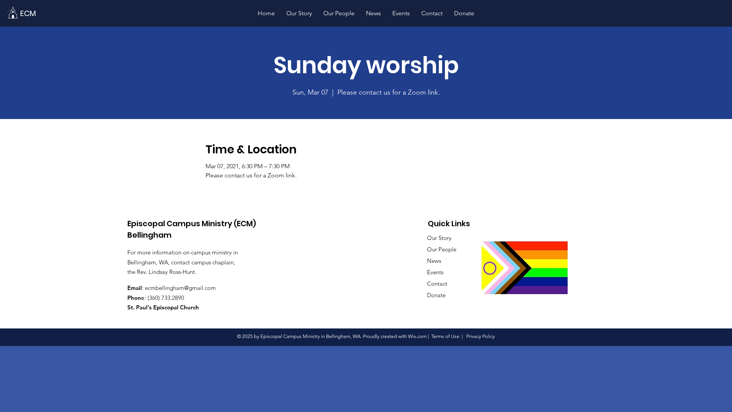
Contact (437, 283)
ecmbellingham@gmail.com (180, 287)
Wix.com (417, 336)
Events (435, 272)
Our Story (439, 237)
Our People (441, 249)
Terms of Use (445, 336)
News (434, 260)
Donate (436, 295)
